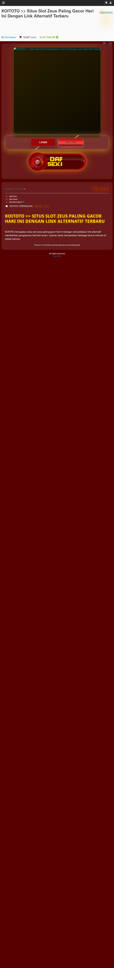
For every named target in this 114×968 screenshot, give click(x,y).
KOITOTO (57, 256)
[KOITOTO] (106, 20)
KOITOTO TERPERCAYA (30, 206)
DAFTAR (71, 142)
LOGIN (43, 142)
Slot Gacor (10, 37)
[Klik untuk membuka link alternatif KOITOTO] (57, 90)
